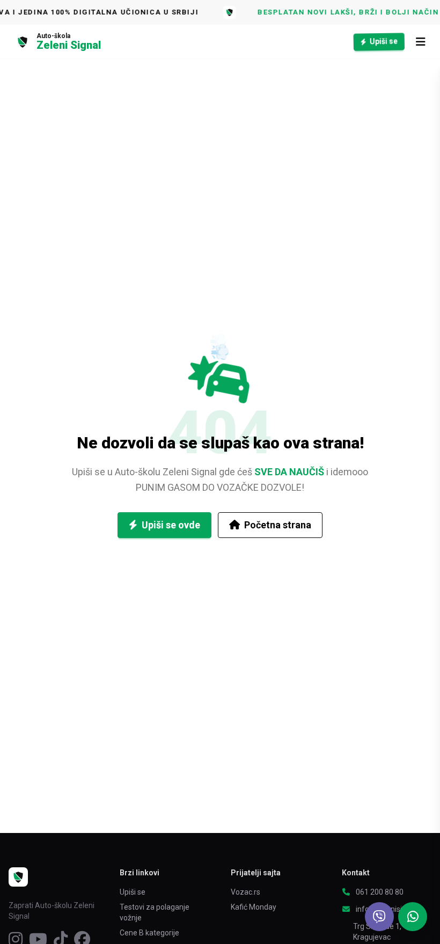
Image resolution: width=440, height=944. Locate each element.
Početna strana (277, 524)
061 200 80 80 (380, 892)
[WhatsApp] (412, 916)
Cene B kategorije (149, 932)
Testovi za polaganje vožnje (154, 912)
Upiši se (384, 40)
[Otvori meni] (420, 42)
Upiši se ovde (171, 524)
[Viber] (379, 916)
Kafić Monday (253, 907)
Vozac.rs (245, 892)
